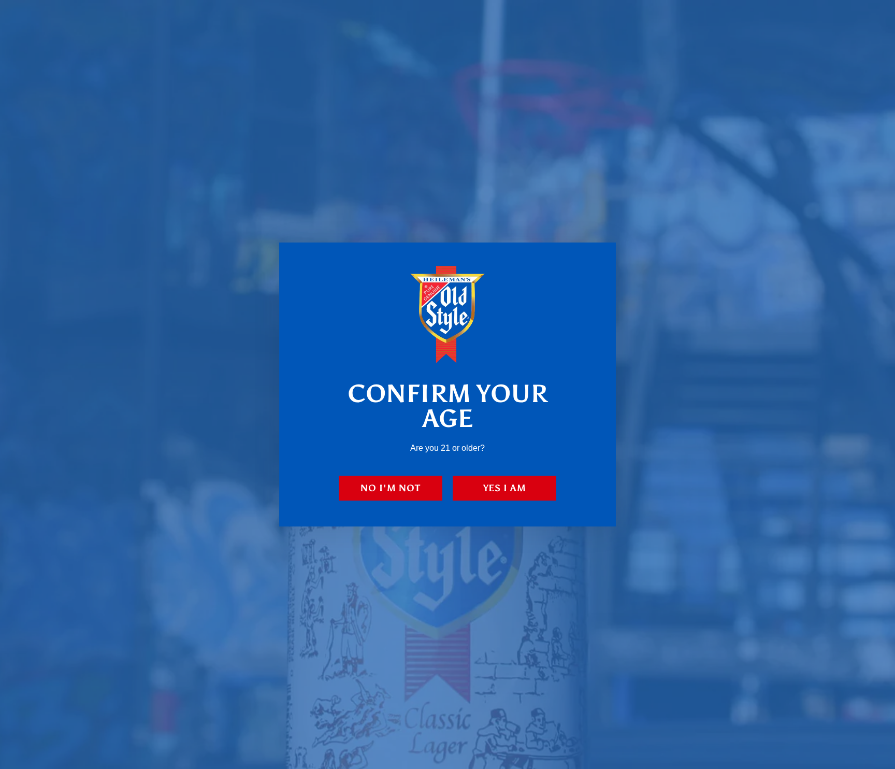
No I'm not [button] (390, 488)
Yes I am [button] (504, 488)
